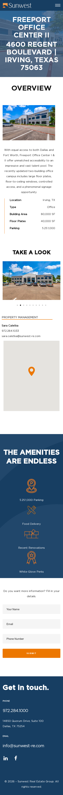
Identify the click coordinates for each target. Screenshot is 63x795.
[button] (17, 305)
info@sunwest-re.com (23, 746)
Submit (31, 653)
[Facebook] (15, 758)
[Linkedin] (5, 758)
